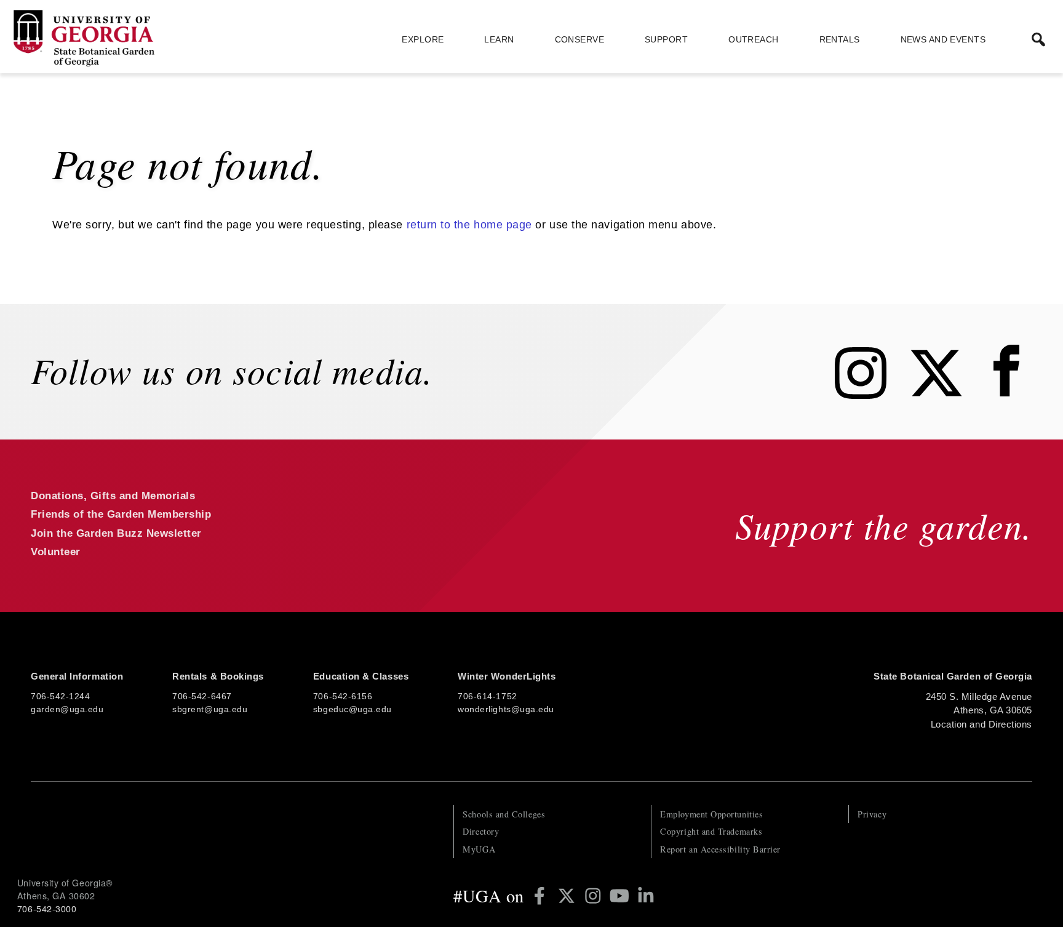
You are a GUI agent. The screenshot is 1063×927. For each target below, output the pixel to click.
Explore (423, 39)
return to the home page (469, 225)
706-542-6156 (342, 696)
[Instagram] (870, 395)
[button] (1038, 39)
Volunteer (56, 552)
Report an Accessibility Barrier (720, 849)
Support (666, 39)
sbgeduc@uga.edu (352, 709)
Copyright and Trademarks (711, 831)
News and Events (943, 39)
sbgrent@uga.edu (209, 709)
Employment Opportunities (711, 814)
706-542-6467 (201, 696)
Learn (499, 39)
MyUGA (479, 849)
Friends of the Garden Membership (121, 514)
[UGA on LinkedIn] (646, 895)
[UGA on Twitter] (568, 895)
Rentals (839, 39)
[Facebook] (1009, 395)
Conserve (579, 39)
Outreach (753, 39)
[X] (945, 395)
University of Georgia (109, 829)
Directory (481, 831)
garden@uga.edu (67, 709)
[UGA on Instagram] (595, 895)
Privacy (872, 814)
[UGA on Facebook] (541, 895)
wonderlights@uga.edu (506, 709)
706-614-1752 (487, 696)
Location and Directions (981, 724)
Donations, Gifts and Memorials (113, 496)
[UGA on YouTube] (621, 895)
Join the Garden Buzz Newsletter (116, 533)
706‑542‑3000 (46, 908)
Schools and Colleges (504, 814)
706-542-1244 (60, 696)
